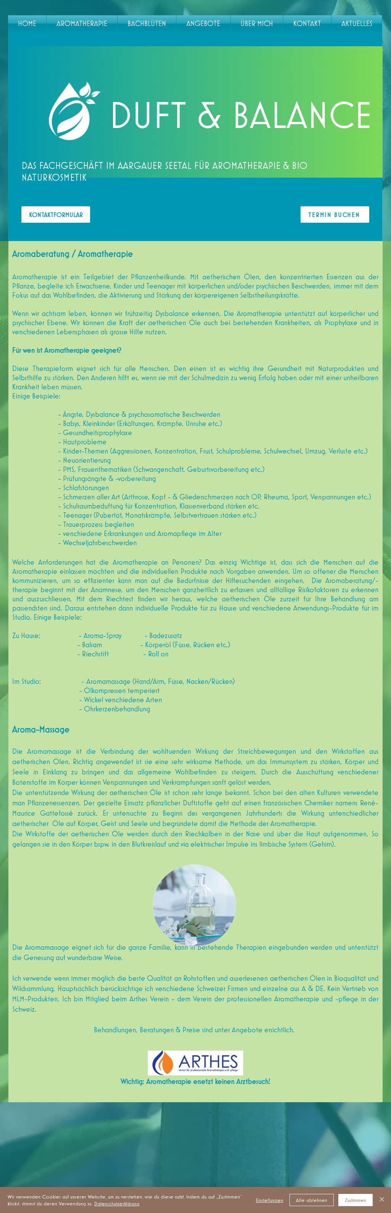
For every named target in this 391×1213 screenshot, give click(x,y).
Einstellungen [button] (269, 1200)
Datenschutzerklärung (116, 1203)
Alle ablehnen (311, 1200)
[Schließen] (381, 1200)
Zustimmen (355, 1200)
